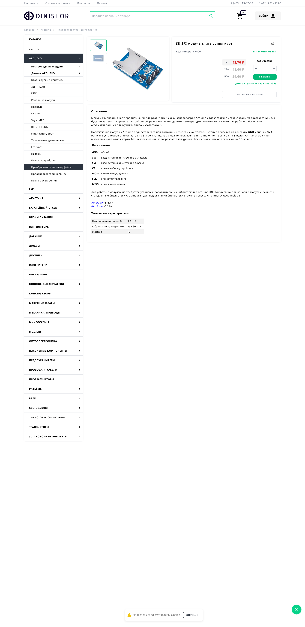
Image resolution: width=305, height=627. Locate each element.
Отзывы (102, 3)
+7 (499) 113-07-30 (241, 3)
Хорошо (192, 615)
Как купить (31, 3)
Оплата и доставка (57, 3)
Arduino (46, 29)
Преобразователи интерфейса (77, 29)
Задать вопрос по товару (249, 94)
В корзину (265, 77)
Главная (29, 29)
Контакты (83, 3)
